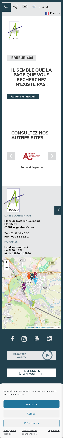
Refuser (31, 413)
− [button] (6, 267)
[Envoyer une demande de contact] (25, 7)
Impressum (53, 430)
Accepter (31, 404)
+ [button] (6, 262)
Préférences (31, 423)
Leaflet (30, 327)
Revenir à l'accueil (23, 96)
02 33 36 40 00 (19, 233)
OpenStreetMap (43, 327)
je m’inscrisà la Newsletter (31, 372)
